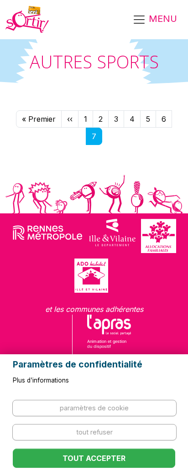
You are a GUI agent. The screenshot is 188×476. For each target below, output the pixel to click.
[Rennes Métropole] (47, 236)
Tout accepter (94, 458)
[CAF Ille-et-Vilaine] (158, 236)
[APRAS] (109, 337)
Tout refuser (94, 432)
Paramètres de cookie (94, 408)
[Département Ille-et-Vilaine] (112, 236)
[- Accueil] (27, 20)
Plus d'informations (41, 380)
